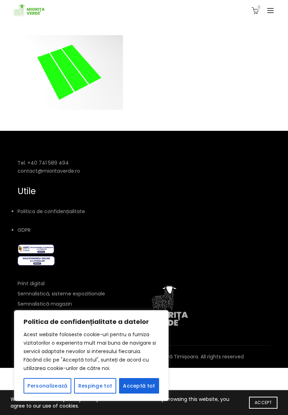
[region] (91, 355)
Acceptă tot (139, 385)
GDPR (24, 230)
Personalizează (47, 385)
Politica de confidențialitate (51, 211)
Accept (263, 403)
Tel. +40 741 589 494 (43, 162)
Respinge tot (95, 385)
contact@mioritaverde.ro (49, 170)
